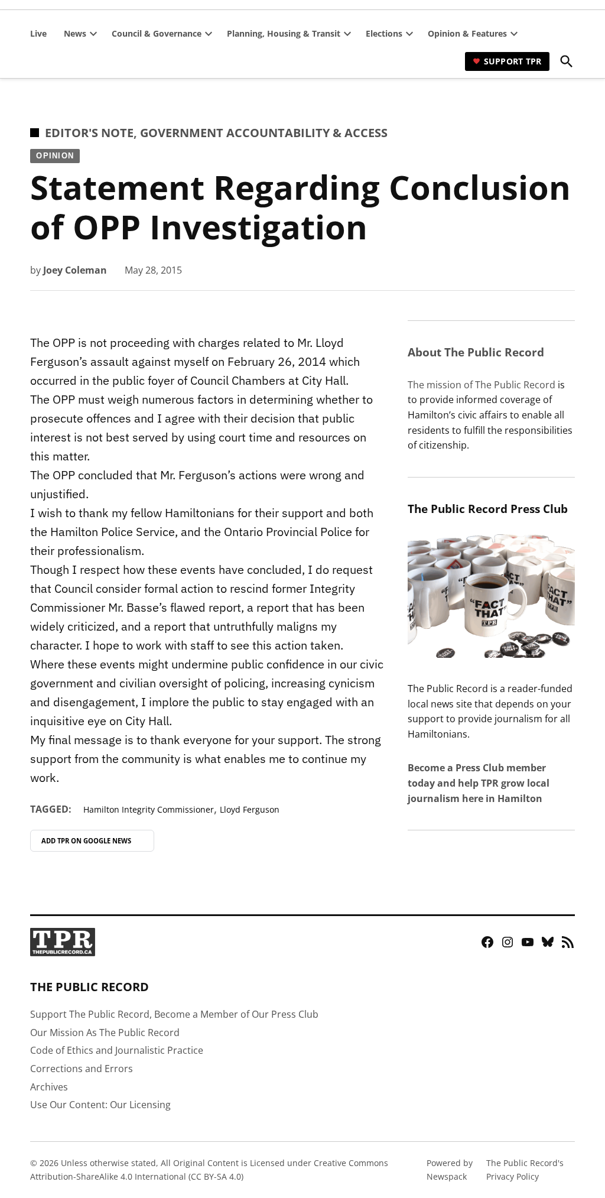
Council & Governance (156, 33)
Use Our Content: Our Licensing (100, 1104)
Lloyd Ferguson (249, 809)
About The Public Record (476, 352)
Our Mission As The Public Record (105, 1032)
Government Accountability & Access (264, 133)
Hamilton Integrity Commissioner (148, 809)
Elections (384, 33)
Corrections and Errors (81, 1068)
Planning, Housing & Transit (283, 33)
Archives (49, 1086)
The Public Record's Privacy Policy (525, 1169)
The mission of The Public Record (481, 384)
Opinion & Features (467, 33)
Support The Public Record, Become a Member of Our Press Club (174, 1014)
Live (38, 33)
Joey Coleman (75, 270)
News (75, 33)
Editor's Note (89, 133)
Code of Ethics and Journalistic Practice (116, 1050)
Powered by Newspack (450, 1169)
